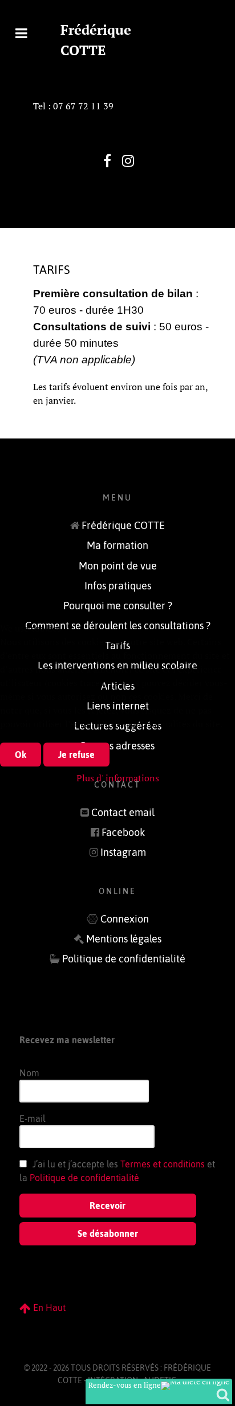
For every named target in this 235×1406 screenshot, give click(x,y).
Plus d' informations (117, 778)
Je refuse (76, 754)
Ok (20, 754)
